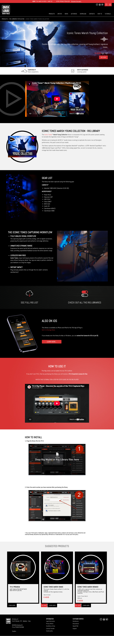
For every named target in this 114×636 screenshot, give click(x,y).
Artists (60, 14)
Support (75, 628)
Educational (76, 623)
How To (100, 14)
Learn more (11, 605)
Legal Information (50, 621)
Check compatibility (33, 71)
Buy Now (103, 57)
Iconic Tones (48, 135)
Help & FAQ (75, 626)
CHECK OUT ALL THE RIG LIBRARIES (84, 302)
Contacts (92, 14)
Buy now (44, 605)
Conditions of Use (50, 626)
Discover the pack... (76, 1)
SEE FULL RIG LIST (29, 302)
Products (52, 14)
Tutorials (108, 14)
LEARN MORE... (52, 342)
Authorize (74, 14)
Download (83, 14)
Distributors (76, 621)
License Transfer (50, 628)
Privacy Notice (49, 623)
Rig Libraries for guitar (16, 19)
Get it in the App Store (48, 330)
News (66, 14)
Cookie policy (49, 631)
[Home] (6, 9)
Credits (14, 631)
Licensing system (82, 71)
